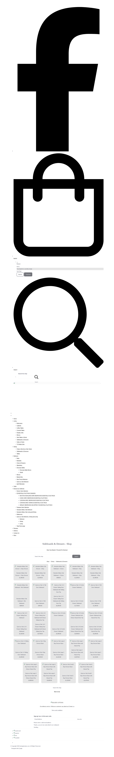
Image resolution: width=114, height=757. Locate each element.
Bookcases (19, 423)
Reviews (16, 528)
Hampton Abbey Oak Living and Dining (26, 512)
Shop (48, 561)
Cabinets (19, 425)
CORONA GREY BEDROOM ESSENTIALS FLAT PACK (34, 500)
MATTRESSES (21, 484)
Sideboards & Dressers (23, 439)
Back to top (57, 691)
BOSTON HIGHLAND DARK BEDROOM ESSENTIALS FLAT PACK (37, 495)
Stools (21, 472)
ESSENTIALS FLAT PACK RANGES (26, 493)
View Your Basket (51, 550)
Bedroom (16, 456)
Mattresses (19, 514)
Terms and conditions (57, 710)
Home (15, 418)
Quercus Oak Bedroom (23, 481)
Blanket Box (20, 477)
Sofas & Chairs (20, 442)
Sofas (15, 486)
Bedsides (19, 460)
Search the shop (57, 687)
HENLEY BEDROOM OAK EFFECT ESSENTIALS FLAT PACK (36, 505)
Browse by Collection (19, 488)
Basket (20, 274)
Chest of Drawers (21, 463)
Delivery (16, 530)
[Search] (36, 377)
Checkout (28, 274)
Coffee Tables (20, 428)
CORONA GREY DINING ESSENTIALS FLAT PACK (33, 502)
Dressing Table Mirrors (25, 470)
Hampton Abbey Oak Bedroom (24, 509)
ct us (71, 706)
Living (15, 421)
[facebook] (59, 151)
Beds (18, 458)
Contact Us (16, 533)
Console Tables (20, 430)
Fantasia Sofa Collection (23, 507)
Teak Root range (21, 526)
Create (20, 748)
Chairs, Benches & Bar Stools (24, 449)
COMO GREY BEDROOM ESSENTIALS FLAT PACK (33, 498)
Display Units (20, 432)
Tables (18, 453)
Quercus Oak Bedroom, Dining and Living (27, 516)
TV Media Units (21, 444)
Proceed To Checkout (62, 550)
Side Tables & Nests (22, 437)
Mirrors (18, 435)
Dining (15, 446)
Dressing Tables (21, 467)
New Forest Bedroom (22, 479)
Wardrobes (19, 465)
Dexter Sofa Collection (22, 491)
